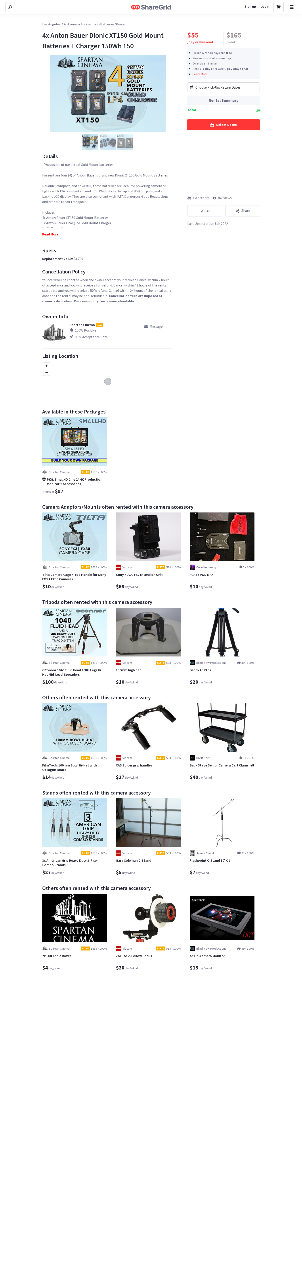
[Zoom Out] (46, 372)
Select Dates (226, 124)
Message (156, 326)
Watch (205, 210)
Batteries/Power (113, 24)
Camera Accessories (83, 24)
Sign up (250, 6)
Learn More (200, 74)
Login (264, 6)
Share (245, 210)
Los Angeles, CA (54, 24)
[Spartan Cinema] (54, 334)
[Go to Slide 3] (125, 142)
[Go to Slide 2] (108, 142)
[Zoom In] (46, 366)
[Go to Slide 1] (90, 142)
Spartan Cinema (82, 324)
